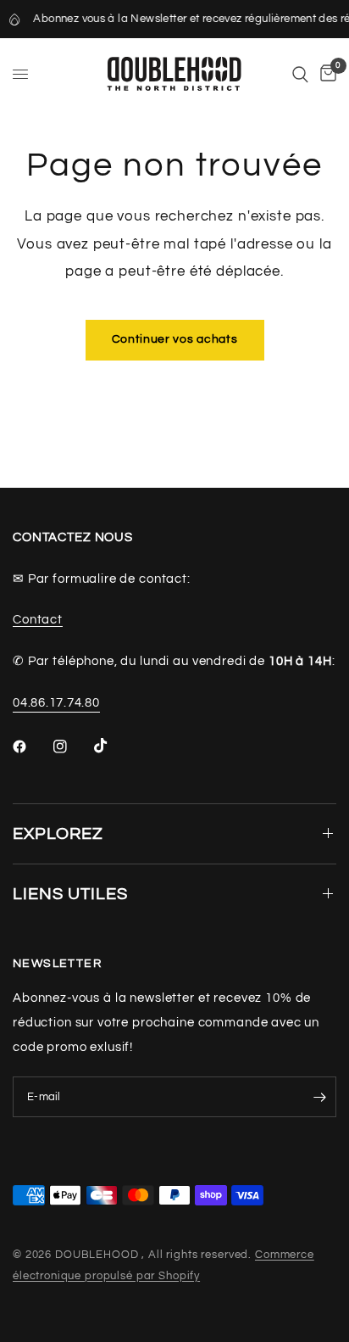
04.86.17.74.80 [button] (56, 702)
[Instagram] (72, 746)
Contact (38, 619)
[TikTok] (112, 745)
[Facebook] (31, 746)
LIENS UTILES (70, 894)
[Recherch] (300, 74)
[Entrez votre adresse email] (319, 1096)
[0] (325, 74)
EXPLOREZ (58, 833)
